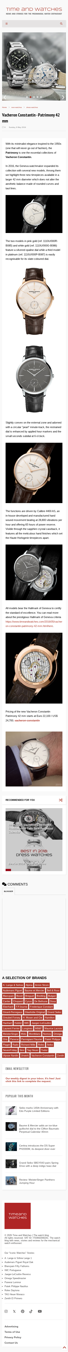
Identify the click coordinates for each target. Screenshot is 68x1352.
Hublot (18, 1023)
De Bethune (40, 1001)
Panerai (14, 1039)
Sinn (22, 1050)
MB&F (38, 1028)
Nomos (47, 1033)
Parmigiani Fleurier (31, 1039)
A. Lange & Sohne (13, 985)
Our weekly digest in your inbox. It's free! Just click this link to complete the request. (33, 1080)
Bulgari (52, 995)
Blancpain (8, 995)
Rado (15, 1044)
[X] (14, 1311)
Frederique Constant (41, 1006)
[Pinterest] (22, 1311)
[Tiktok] (31, 1311)
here (50, 625)
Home (4, 107)
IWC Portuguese (13, 1270)
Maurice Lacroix (53, 1028)
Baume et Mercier (34, 990)
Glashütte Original (35, 1012)
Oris (5, 1039)
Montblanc (34, 1033)
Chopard (18, 1001)
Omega (58, 1033)
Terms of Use (12, 1331)
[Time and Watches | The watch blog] (34, 13)
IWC (26, 1023)
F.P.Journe (21, 1006)
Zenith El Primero (13, 1298)
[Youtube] (40, 1311)
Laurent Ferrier (11, 1028)
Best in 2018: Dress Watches (27, 863)
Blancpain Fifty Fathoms (17, 1266)
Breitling (41, 995)
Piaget (6, 1044)
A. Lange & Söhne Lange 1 (18, 1258)
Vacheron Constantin (42, 1055)
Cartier (6, 1001)
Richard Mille (28, 1044)
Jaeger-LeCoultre (41, 1023)
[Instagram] (6, 1311)
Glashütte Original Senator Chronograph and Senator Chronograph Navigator (34, 80)
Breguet (29, 995)
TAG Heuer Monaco (14, 1294)
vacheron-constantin (27, 720)
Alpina (29, 985)
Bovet (19, 995)
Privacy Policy (13, 1337)
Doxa (53, 1001)
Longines (27, 1028)
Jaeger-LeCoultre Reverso (18, 1274)
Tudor (44, 1050)
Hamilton (50, 1017)
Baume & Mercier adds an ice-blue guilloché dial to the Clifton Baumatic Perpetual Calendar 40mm (39, 1128)
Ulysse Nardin (10, 1055)
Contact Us (11, 1342)
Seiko (50, 1044)
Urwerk (25, 1055)
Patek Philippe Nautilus (16, 1286)
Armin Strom (42, 985)
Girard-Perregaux (12, 1012)
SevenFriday (10, 1050)
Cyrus (28, 1001)
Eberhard (8, 1006)
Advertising (11, 1326)
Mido (23, 1033)
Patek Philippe (53, 1039)
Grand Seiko (54, 1012)
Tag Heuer (33, 1050)
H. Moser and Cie (32, 1017)
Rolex (41, 1044)
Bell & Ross (53, 990)
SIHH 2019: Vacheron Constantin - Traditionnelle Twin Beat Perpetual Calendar (30, 828)
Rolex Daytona (12, 1290)
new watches (16, 107)
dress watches (32, 107)
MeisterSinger (10, 1033)
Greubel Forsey (11, 1017)
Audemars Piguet (12, 990)
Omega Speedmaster (15, 1278)
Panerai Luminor (13, 1282)
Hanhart (7, 1023)
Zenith (60, 1055)
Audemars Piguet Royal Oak (19, 1262)
